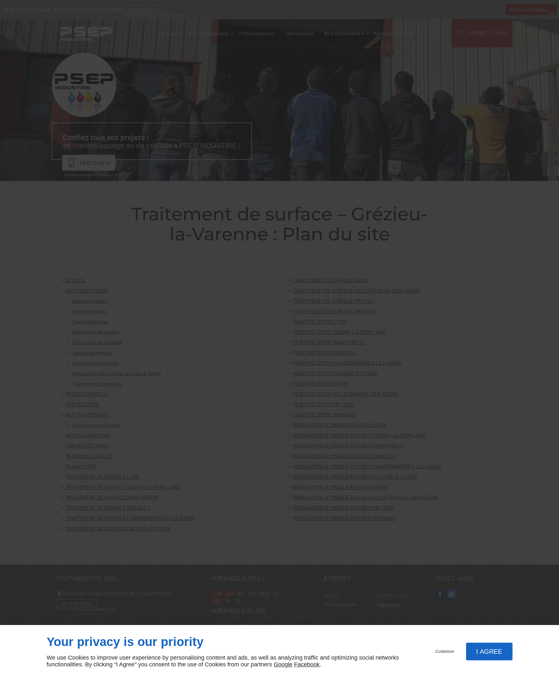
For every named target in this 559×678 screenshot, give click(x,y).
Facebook (307, 664)
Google (283, 664)
